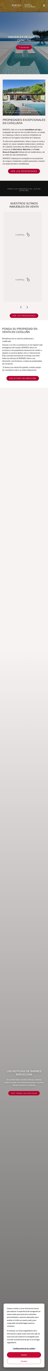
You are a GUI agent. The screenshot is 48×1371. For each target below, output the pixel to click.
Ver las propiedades (24, 171)
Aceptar (24, 1355)
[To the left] (21, 307)
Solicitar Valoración (22, 378)
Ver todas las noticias (24, 1093)
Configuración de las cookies (24, 1348)
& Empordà (13, 152)
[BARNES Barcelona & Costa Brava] (20, 5)
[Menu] (44, 6)
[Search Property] (3, 5)
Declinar (24, 1361)
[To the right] (27, 307)
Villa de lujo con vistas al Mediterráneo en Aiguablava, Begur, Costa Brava (23, 111)
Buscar (24, 47)
